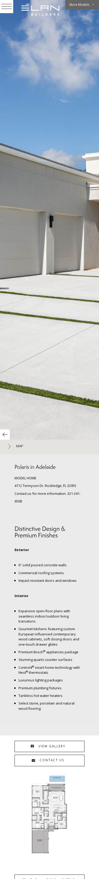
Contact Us (51, 760)
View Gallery (51, 746)
